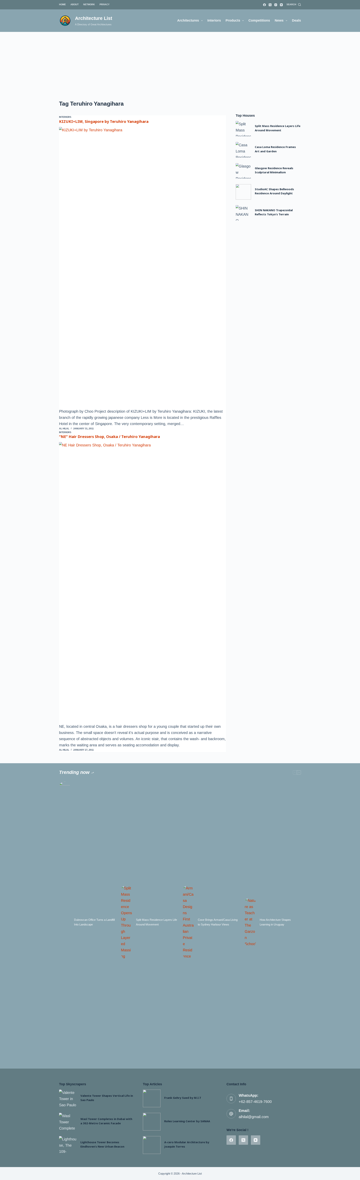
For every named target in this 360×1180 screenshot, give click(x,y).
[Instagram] (275, 4)
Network (89, 4)
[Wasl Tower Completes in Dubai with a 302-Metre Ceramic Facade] (68, 1121)
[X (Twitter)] (270, 4)
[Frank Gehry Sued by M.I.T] (151, 1098)
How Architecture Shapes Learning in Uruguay (275, 922)
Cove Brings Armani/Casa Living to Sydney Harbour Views (218, 922)
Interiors (214, 20)
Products (233, 20)
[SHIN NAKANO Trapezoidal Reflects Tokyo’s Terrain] (243, 213)
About (74, 4)
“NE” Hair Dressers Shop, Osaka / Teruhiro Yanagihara (109, 436)
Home (62, 4)
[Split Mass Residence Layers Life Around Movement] (243, 128)
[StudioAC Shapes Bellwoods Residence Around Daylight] (243, 192)
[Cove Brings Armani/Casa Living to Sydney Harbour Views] (188, 922)
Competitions (259, 20)
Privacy (105, 4)
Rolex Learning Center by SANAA (187, 1121)
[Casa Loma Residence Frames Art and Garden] (243, 149)
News (279, 20)
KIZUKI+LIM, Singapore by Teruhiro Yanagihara (103, 121)
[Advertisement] (180, 60)
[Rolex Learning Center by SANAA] (151, 1121)
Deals (296, 20)
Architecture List (93, 18)
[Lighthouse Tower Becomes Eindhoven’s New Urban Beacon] (68, 1145)
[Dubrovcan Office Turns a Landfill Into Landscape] (64, 922)
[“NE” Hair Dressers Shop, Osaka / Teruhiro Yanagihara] (142, 582)
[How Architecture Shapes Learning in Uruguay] (250, 922)
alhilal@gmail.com (254, 1117)
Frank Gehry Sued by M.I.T (182, 1098)
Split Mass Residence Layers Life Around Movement (156, 922)
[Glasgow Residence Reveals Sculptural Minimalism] (243, 171)
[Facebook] (264, 4)
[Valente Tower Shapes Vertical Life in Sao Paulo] (68, 1098)
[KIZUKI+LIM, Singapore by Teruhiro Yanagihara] (142, 267)
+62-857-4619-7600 (255, 1102)
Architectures (188, 20)
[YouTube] (281, 4)
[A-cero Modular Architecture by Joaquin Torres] (151, 1145)
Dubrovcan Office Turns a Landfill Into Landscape (94, 922)
